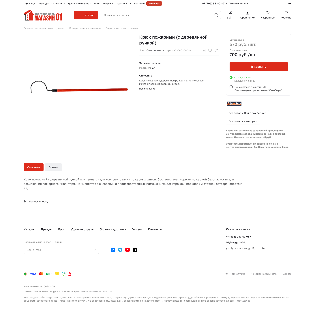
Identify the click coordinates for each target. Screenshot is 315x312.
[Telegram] (120, 250)
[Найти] (216, 15)
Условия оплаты (82, 229)
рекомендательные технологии (93, 291)
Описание (33, 167)
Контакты (155, 229)
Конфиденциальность (264, 273)
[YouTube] (127, 250)
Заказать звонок (238, 3)
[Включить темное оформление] (289, 3)
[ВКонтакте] (113, 250)
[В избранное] (210, 50)
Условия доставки (113, 229)
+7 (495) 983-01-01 (213, 3)
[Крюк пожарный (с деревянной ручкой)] (78, 88)
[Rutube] (135, 250)
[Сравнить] (203, 50)
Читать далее (242, 300)
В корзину (258, 66)
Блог (61, 229)
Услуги (137, 229)
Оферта (286, 273)
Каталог (29, 229)
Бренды (46, 229)
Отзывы (53, 167)
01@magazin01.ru (237, 242)
